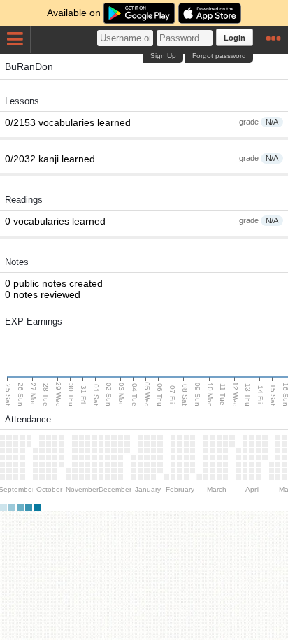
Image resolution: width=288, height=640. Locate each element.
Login (234, 38)
